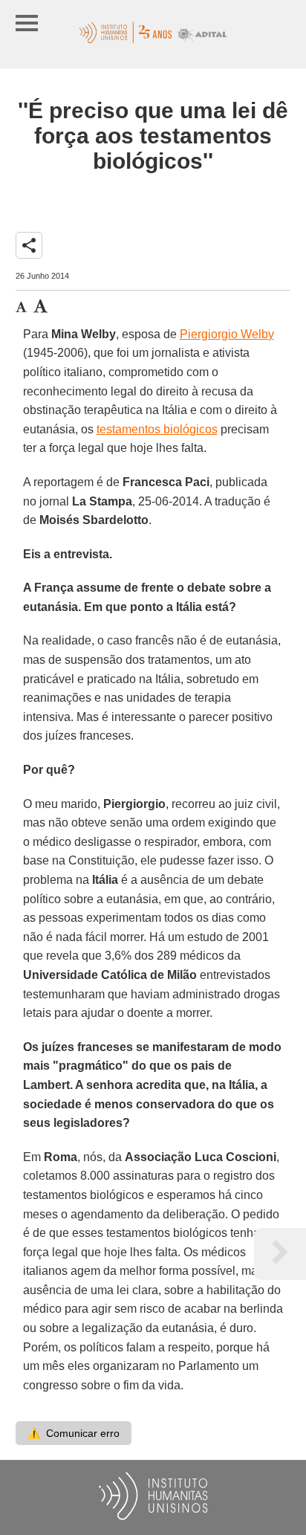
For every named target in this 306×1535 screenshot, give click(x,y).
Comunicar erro (73, 1433)
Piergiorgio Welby (227, 334)
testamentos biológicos (157, 429)
